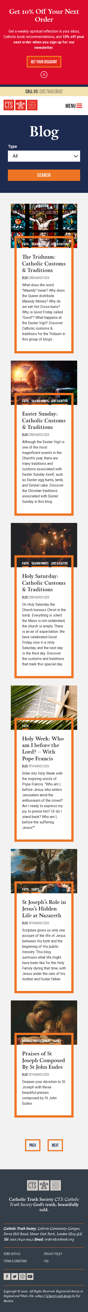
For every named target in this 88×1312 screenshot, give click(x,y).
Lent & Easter (59, 244)
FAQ (46, 1261)
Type (12, 146)
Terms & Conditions (15, 1261)
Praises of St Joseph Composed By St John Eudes (43, 1060)
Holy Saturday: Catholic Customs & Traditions (44, 582)
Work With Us (12, 1254)
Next (55, 1145)
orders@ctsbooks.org (54, 1239)
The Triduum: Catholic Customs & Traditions (44, 263)
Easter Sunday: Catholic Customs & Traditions (44, 420)
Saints (35, 889)
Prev (32, 1145)
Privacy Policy (53, 1254)
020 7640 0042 (44, 91)
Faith (25, 244)
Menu (70, 105)
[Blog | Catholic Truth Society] (20, 105)
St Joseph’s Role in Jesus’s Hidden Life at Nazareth (44, 908)
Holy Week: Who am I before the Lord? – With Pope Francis (43, 748)
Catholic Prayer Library (36, 1041)
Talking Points (40, 244)
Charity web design (58, 1296)
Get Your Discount (44, 61)
